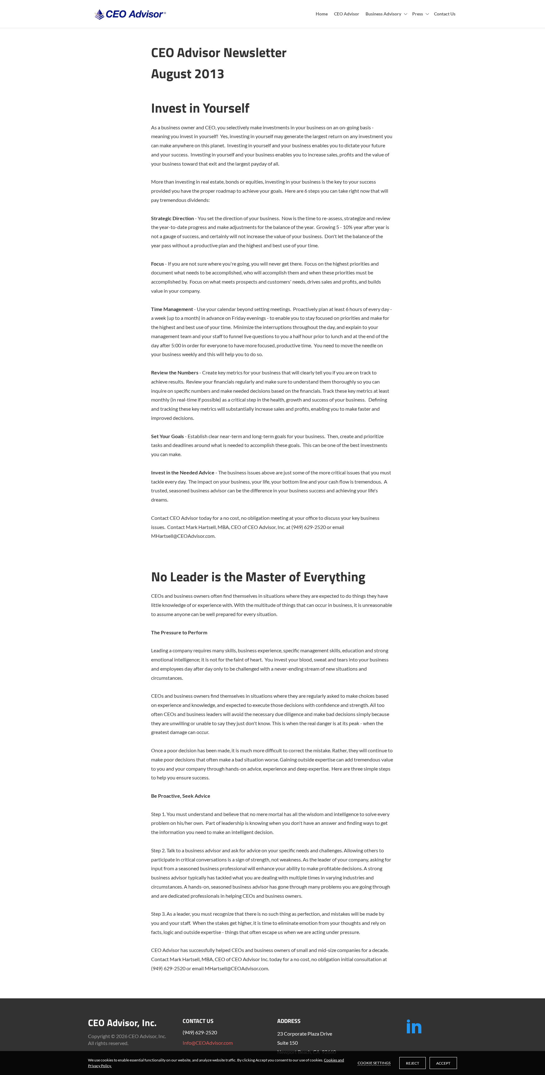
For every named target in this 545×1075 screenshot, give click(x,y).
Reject (412, 1063)
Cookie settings (374, 1062)
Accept (443, 1063)
